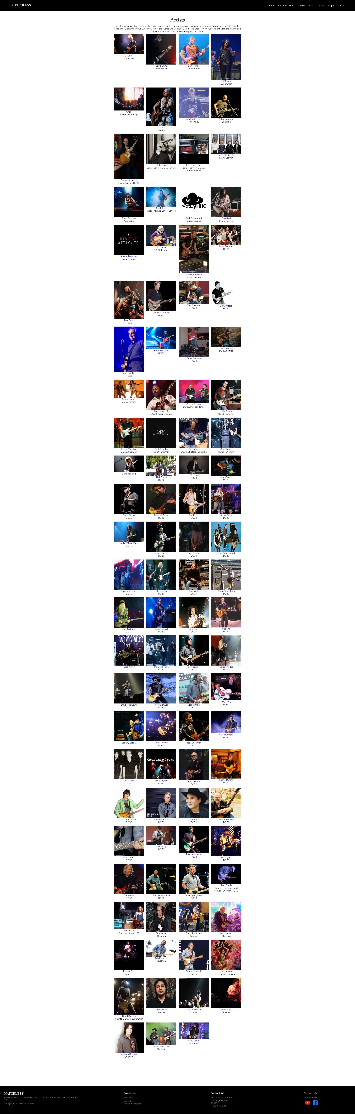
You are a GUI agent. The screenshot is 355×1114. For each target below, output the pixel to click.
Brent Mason (226, 306)
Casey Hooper (129, 399)
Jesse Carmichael (193, 274)
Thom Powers (161, 742)
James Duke (161, 1009)
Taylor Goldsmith (226, 155)
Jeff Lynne (194, 475)
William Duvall (161, 705)
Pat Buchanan (129, 819)
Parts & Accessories (132, 1104)
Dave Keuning (129, 474)
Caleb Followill (161, 629)
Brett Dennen (129, 218)
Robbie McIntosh (161, 895)
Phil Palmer (161, 591)
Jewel (161, 127)
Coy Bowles (193, 667)
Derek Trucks (226, 1009)
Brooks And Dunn (161, 1046)
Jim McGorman (193, 119)
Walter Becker (226, 819)
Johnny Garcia (129, 743)
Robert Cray (129, 971)
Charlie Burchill (226, 780)
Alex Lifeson (226, 933)
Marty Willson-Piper (128, 543)
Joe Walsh (129, 895)
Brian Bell (226, 218)
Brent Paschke (161, 350)
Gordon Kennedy (129, 180)
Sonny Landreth (193, 971)
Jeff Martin (226, 81)
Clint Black (194, 819)
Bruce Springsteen (194, 895)
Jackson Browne (129, 1054)
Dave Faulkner (226, 246)
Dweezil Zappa (161, 515)
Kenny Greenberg (226, 591)
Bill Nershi (161, 247)
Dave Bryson (161, 780)
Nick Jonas (161, 477)
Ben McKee (194, 66)
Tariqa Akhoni (128, 667)
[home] (22, 5)
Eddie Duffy (161, 66)
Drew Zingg (129, 515)
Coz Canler (129, 780)
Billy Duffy (226, 701)
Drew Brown (129, 930)
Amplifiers (128, 1097)
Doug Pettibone (194, 933)
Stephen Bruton (161, 819)
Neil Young (161, 846)
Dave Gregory (194, 553)
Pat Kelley (194, 449)
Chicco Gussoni (193, 404)
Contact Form (310, 1097)
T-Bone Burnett (193, 781)
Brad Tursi (129, 320)
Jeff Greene (226, 971)
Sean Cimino (194, 705)
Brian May (194, 629)
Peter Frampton (226, 119)
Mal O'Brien (226, 477)
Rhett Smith (161, 208)
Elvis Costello (129, 857)
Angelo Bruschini (129, 256)
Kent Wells (194, 591)
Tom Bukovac (193, 305)
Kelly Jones (226, 411)
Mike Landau (129, 373)
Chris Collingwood (226, 553)
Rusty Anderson (193, 854)
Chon (128, 112)
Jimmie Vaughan (129, 449)
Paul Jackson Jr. (161, 411)
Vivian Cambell (226, 735)
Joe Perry (193, 515)
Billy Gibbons (129, 629)
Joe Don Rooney (161, 312)
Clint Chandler (161, 449)
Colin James (226, 449)
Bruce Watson (194, 358)
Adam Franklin (161, 553)
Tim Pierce (161, 933)
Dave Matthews (129, 705)
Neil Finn (226, 629)
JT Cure (128, 56)
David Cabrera (129, 1016)
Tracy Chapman (193, 743)
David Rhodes (226, 667)
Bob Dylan (226, 857)
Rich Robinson (161, 958)
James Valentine (194, 165)
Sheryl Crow (226, 515)
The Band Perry (161, 667)
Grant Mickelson (193, 1009)
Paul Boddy (226, 885)
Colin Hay (161, 165)
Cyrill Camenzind (194, 218)
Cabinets (127, 1101)
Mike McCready (128, 591)
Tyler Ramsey (226, 348)
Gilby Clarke (193, 1041)
